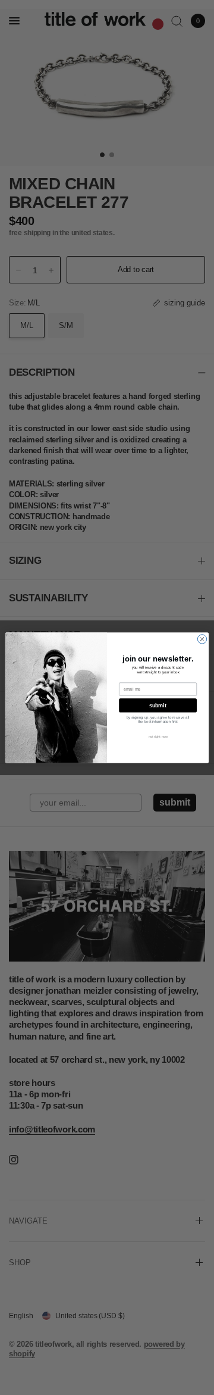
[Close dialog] (201, 638)
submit (157, 705)
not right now (158, 736)
